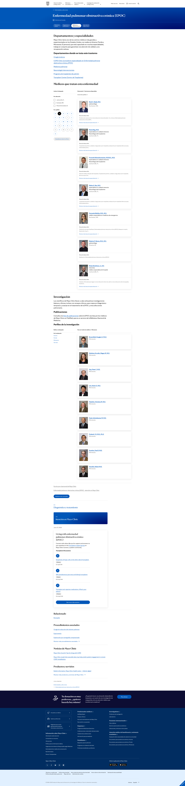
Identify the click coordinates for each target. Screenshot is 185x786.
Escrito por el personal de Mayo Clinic (65, 486)
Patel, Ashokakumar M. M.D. (97, 418)
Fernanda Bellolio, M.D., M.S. (98, 213)
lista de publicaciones (70, 316)
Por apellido (57, 109)
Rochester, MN (60, 103)
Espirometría (57, 633)
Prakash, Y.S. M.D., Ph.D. (96, 434)
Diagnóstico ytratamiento (66, 25)
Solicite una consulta (61, 496)
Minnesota (56, 340)
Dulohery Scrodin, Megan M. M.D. (99, 353)
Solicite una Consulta (60, 20)
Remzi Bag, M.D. (94, 130)
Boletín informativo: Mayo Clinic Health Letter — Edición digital (72, 671)
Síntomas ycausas (57, 25)
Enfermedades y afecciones (61, 10)
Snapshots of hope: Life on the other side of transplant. (72, 560)
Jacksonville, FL (60, 100)
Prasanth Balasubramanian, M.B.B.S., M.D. (102, 157)
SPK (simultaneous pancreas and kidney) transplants (72, 574)
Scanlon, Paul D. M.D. (95, 450)
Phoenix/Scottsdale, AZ (62, 105)
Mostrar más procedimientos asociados (66, 641)
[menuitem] (57, 25)
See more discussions (72, 602)
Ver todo (56, 342)
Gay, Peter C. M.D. (94, 369)
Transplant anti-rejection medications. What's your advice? (71, 590)
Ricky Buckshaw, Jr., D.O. (96, 266)
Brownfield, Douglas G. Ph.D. (98, 337)
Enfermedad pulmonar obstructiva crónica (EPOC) (89, 15)
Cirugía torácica (59, 57)
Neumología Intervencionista (64, 70)
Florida (55, 338)
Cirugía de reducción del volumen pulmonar (67, 629)
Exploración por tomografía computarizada (66, 637)
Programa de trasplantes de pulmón (66, 74)
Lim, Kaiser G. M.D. (95, 385)
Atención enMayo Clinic (86, 25)
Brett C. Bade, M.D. (95, 102)
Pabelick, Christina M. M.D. (97, 402)
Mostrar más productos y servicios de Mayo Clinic (69, 675)
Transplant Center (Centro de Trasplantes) (68, 77)
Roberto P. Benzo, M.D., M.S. (98, 241)
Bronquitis (57, 618)
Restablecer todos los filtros (62, 139)
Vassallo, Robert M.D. (95, 466)
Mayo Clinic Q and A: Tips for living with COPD (67, 653)
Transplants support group (77, 545)
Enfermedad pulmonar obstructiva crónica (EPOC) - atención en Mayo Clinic (76, 490)
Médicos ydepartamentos (76, 25)
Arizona (55, 335)
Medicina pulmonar (60, 67)
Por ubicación (57, 96)
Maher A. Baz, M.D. (95, 185)
